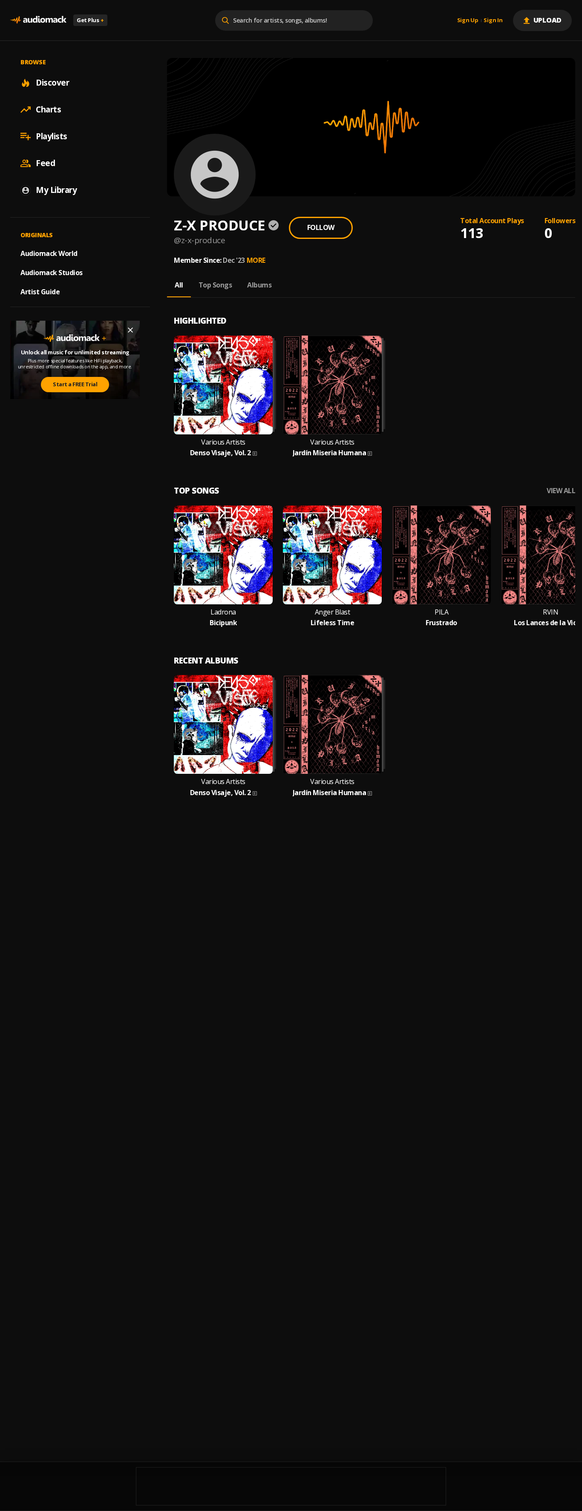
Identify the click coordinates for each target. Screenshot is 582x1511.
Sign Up (467, 20)
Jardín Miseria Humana (329, 452)
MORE (256, 260)
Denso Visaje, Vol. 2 (220, 452)
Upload (547, 20)
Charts (48, 109)
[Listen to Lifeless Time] (332, 555)
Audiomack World (49, 253)
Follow (320, 227)
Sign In (493, 20)
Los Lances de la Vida (547, 622)
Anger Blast (332, 612)
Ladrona (223, 612)
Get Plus (90, 20)
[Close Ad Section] (130, 330)
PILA (441, 612)
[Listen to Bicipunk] (223, 555)
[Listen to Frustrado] (441, 555)
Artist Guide (40, 291)
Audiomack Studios (51, 272)
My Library (56, 189)
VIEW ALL (561, 490)
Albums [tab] (259, 285)
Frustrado (441, 622)
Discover (52, 82)
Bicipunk (223, 622)
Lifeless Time (332, 622)
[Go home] (38, 20)
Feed (45, 163)
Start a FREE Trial (75, 384)
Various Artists (223, 442)
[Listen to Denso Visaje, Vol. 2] (223, 385)
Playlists (51, 136)
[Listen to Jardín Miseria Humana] (332, 385)
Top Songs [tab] (215, 285)
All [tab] (179, 285)
